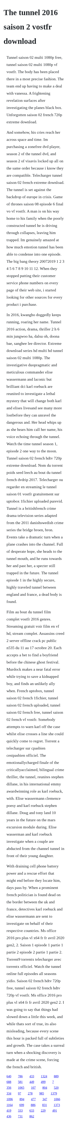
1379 (54, 1093)
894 (22, 1099)
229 (43, 1110)
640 (9, 1076)
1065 (21, 1087)
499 (43, 1082)
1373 (57, 1105)
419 (9, 1110)
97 (19, 1093)
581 (20, 1082)
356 (9, 1087)
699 (21, 1105)
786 (20, 1076)
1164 (10, 1105)
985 (41, 1093)
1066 (57, 1099)
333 (20, 1110)
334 (9, 1093)
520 (56, 1087)
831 (44, 1105)
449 (31, 1082)
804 (44, 1087)
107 (33, 1087)
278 (30, 1093)
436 (9, 1116)
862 (31, 1116)
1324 (44, 1076)
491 (54, 1110)
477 (33, 1099)
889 (56, 1076)
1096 (10, 1099)
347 (44, 1099)
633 (31, 1110)
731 (20, 1116)
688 (9, 1082)
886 (33, 1105)
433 (31, 1076)
